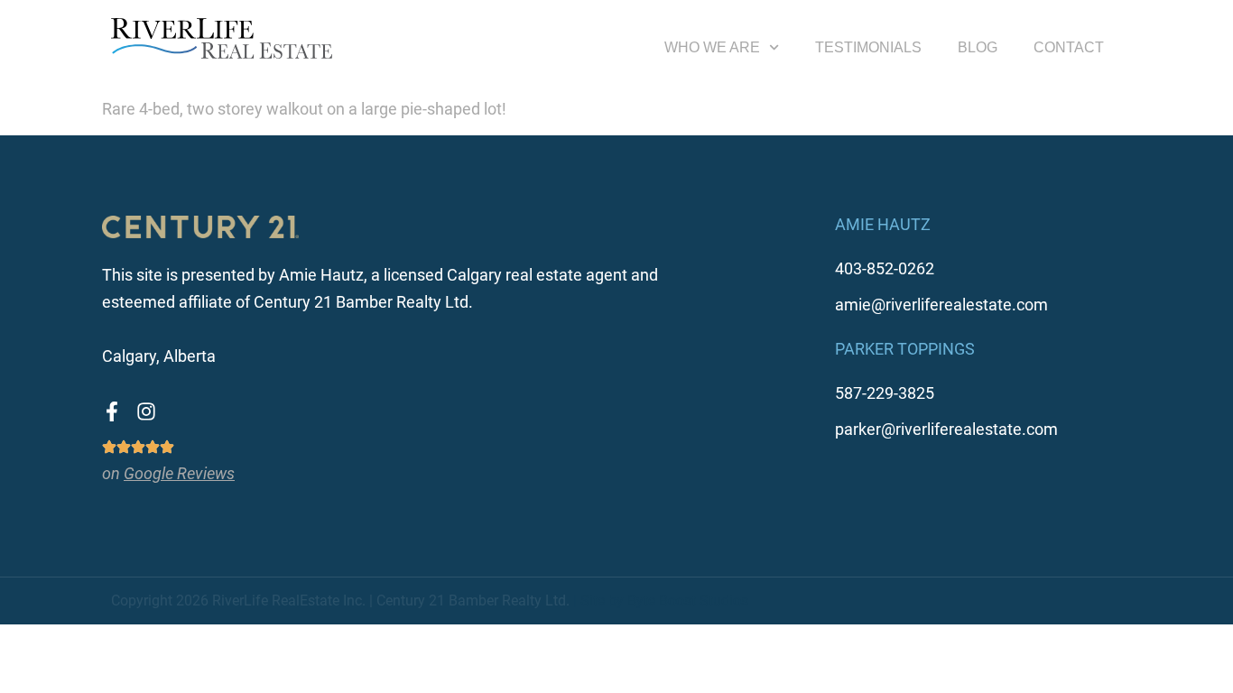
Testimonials (868, 47)
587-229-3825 (884, 392)
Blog (977, 47)
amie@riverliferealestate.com (941, 304)
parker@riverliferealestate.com (946, 429)
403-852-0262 (884, 268)
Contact (1069, 47)
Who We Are (712, 47)
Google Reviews (179, 473)
